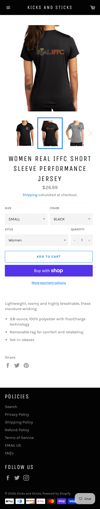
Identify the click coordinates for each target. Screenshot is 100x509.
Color (54, 208)
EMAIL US (13, 445)
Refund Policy (17, 430)
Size (8, 208)
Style (9, 229)
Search (11, 406)
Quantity (77, 229)
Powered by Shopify (56, 493)
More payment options (49, 283)
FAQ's (9, 453)
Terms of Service (19, 437)
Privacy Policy (17, 414)
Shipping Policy (19, 422)
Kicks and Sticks (50, 7)
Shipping (30, 195)
